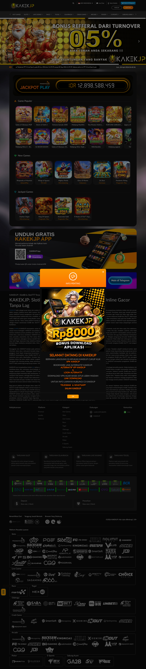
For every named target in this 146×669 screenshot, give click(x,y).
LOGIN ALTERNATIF (73, 373)
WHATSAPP (80, 385)
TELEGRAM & (67, 385)
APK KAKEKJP (73, 362)
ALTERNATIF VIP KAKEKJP (73, 368)
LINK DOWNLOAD (73, 378)
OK (73, 396)
